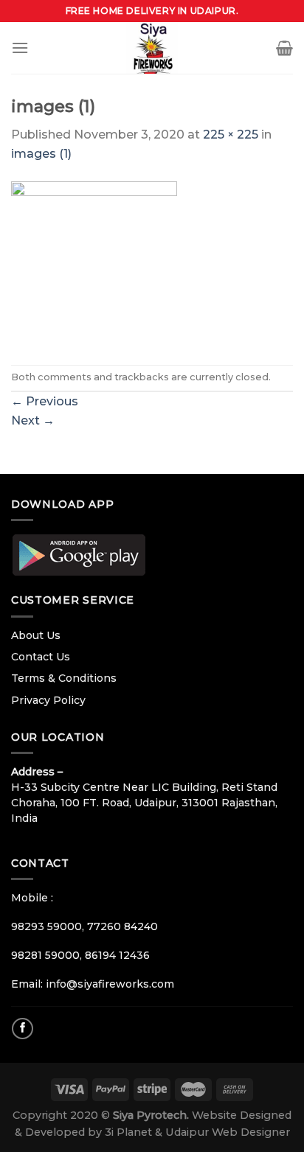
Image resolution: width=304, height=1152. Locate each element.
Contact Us (40, 656)
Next (33, 420)
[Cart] (284, 48)
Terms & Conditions (64, 678)
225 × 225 (230, 135)
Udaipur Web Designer (227, 1132)
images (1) (41, 154)
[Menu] (20, 47)
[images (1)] (94, 263)
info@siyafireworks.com (110, 984)
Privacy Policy (48, 700)
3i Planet (130, 1132)
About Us (36, 635)
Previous (44, 401)
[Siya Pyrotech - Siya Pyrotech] (152, 48)
